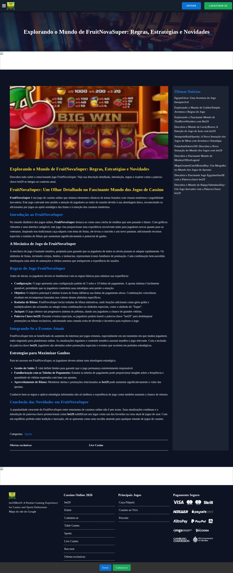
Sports (28, 434)
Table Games (71, 525)
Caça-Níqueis (127, 502)
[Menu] (4, 6)
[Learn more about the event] (116, 60)
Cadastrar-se (71, 517)
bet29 (67, 502)
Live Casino (71, 541)
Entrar (67, 510)
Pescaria (123, 517)
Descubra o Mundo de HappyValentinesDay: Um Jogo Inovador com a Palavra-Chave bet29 (199, 189)
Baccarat (69, 548)
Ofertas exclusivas (74, 556)
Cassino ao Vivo (128, 510)
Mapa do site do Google (22, 511)
